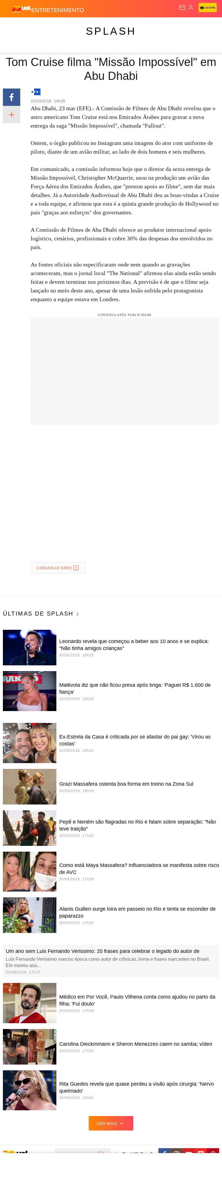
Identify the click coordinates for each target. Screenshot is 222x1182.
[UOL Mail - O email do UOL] (182, 7)
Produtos (13, 27)
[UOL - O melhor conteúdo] (21, 9)
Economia (151, 27)
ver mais (107, 1123)
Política (104, 27)
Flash (36, 27)
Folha (174, 27)
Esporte (195, 27)
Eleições (57, 27)
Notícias (81, 27)
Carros (127, 27)
